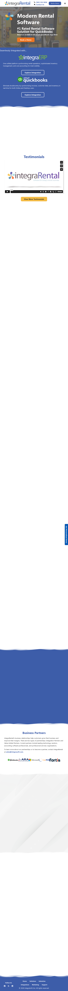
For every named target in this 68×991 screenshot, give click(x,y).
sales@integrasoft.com (14, 752)
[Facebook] (4, 986)
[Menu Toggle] (65, 3)
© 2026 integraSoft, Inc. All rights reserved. (34, 988)
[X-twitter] (8, 986)
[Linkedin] (12, 986)
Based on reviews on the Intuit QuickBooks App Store (37, 35)
